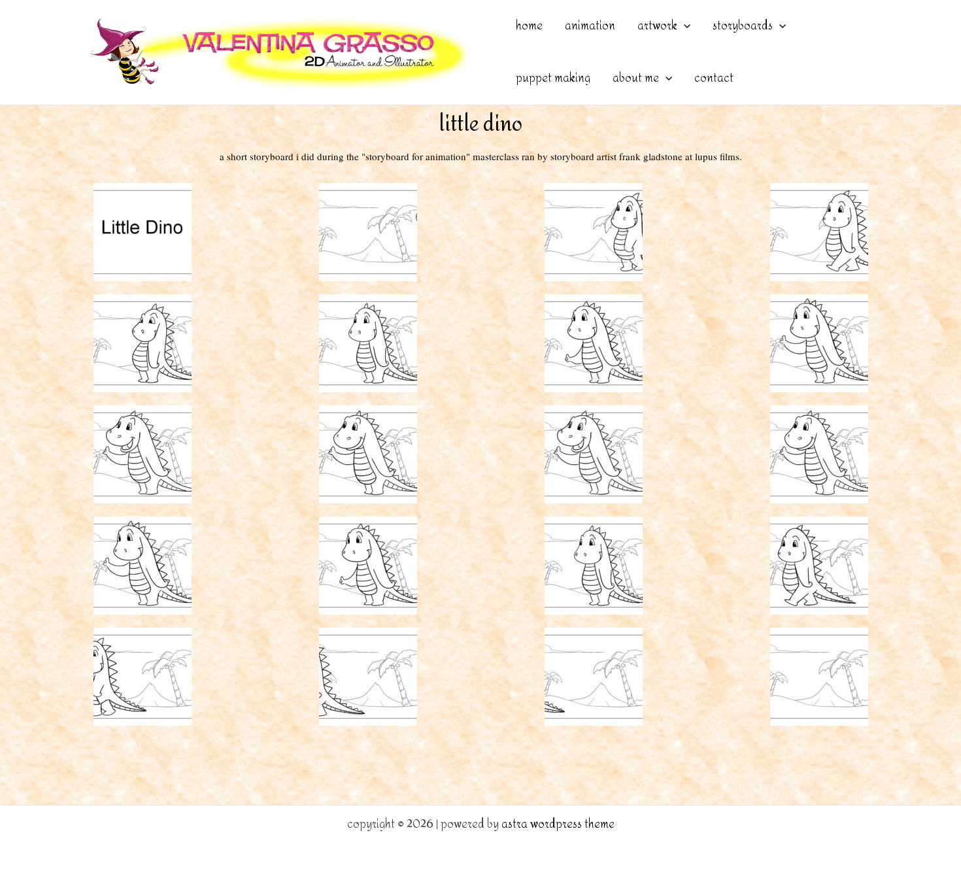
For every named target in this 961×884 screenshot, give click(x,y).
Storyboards (743, 26)
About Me (636, 78)
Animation (590, 26)
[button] (683, 26)
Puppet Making (553, 78)
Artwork (657, 26)
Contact (713, 78)
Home (529, 26)
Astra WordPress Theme (558, 824)
